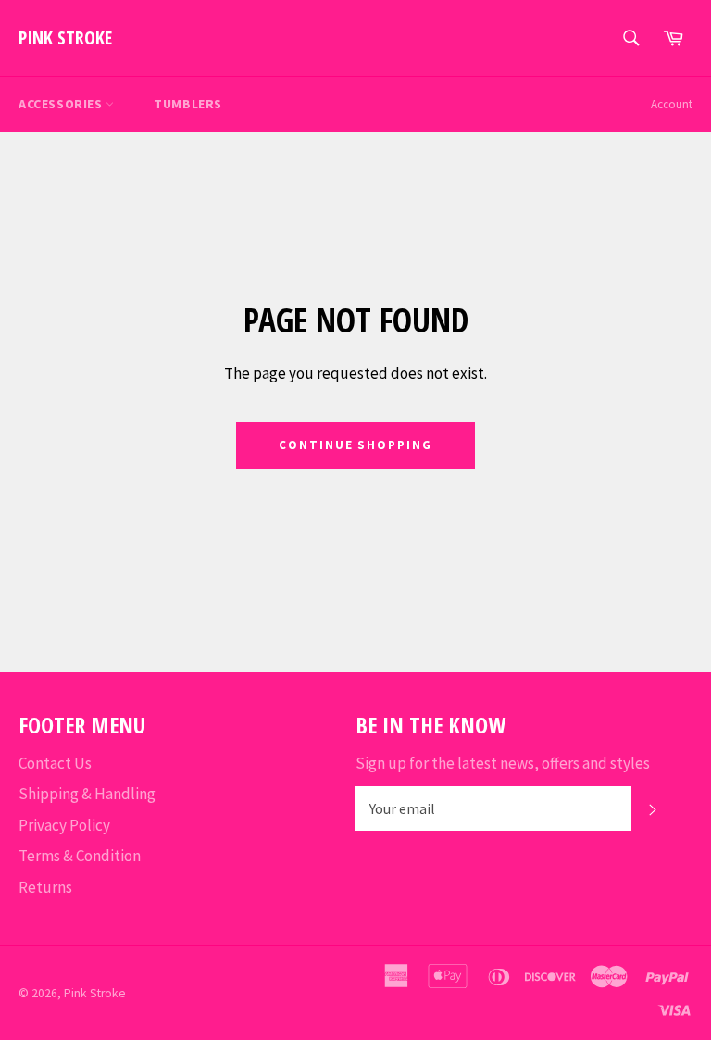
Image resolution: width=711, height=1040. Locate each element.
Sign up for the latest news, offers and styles (503, 763)
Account (671, 104)
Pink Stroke (65, 37)
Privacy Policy (64, 825)
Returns (45, 887)
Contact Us (55, 763)
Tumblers (188, 103)
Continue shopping (355, 445)
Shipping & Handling (87, 793)
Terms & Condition (80, 856)
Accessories (62, 103)
